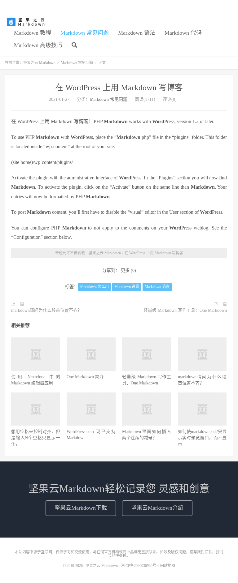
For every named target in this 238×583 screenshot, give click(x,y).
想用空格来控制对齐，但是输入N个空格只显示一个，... (35, 437)
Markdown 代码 (183, 33)
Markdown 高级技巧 (38, 45)
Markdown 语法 (136, 33)
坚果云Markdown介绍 (157, 508)
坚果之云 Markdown (26, 22)
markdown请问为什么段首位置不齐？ (46, 310)
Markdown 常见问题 (84, 33)
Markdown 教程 (32, 33)
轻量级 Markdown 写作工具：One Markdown (185, 310)
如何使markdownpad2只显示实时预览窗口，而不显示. (202, 437)
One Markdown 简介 (85, 377)
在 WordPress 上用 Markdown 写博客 (119, 87)
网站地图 (167, 566)
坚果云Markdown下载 (81, 508)
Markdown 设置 (126, 287)
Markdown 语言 (157, 287)
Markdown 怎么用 (94, 287)
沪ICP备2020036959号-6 (140, 566)
